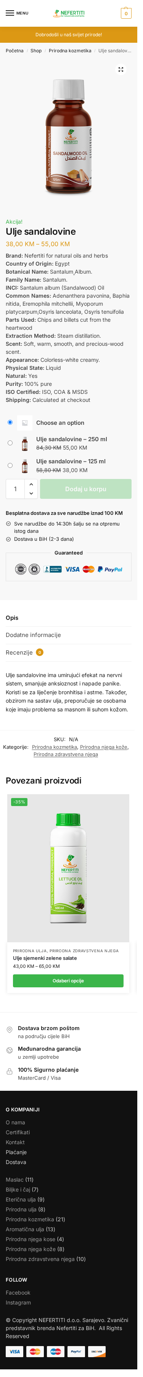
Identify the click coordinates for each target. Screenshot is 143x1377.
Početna (15, 50)
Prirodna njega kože (103, 747)
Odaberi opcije (68, 981)
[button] (125, 13)
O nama (15, 1122)
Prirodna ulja (30, 950)
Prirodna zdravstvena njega (66, 754)
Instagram (18, 1302)
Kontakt (15, 1142)
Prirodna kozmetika (70, 50)
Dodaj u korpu (85, 489)
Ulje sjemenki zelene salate (45, 958)
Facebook (18, 1292)
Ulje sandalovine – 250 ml (71, 439)
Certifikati (18, 1132)
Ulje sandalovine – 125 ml (71, 461)
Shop (36, 50)
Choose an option (60, 422)
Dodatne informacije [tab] (33, 635)
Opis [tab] (12, 617)
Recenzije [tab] (23, 652)
